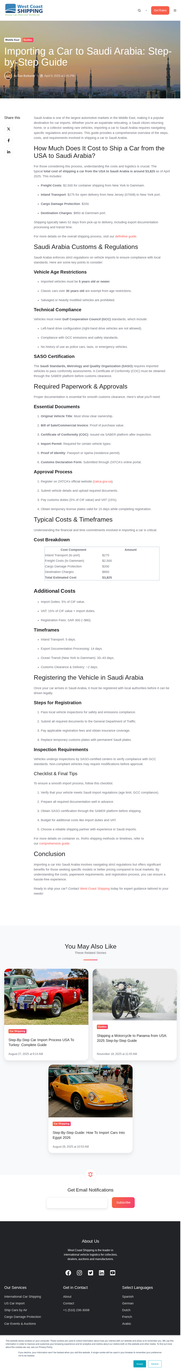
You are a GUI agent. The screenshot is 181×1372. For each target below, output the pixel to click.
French (127, 1317)
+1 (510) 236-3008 (76, 1310)
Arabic (126, 1323)
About (67, 1296)
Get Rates (160, 10)
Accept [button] (139, 1363)
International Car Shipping (22, 1296)
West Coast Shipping (95, 888)
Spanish (128, 1296)
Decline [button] (155, 1363)
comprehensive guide (54, 843)
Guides (28, 39)
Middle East (12, 39)
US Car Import (14, 1303)
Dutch (126, 1310)
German (128, 1303)
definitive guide (125, 236)
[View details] (68, 1273)
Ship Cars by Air (15, 1310)
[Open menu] (175, 10)
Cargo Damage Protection (22, 1317)
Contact (68, 1303)
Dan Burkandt (26, 75)
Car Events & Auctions (20, 1323)
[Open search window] (139, 10)
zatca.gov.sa (103, 481)
